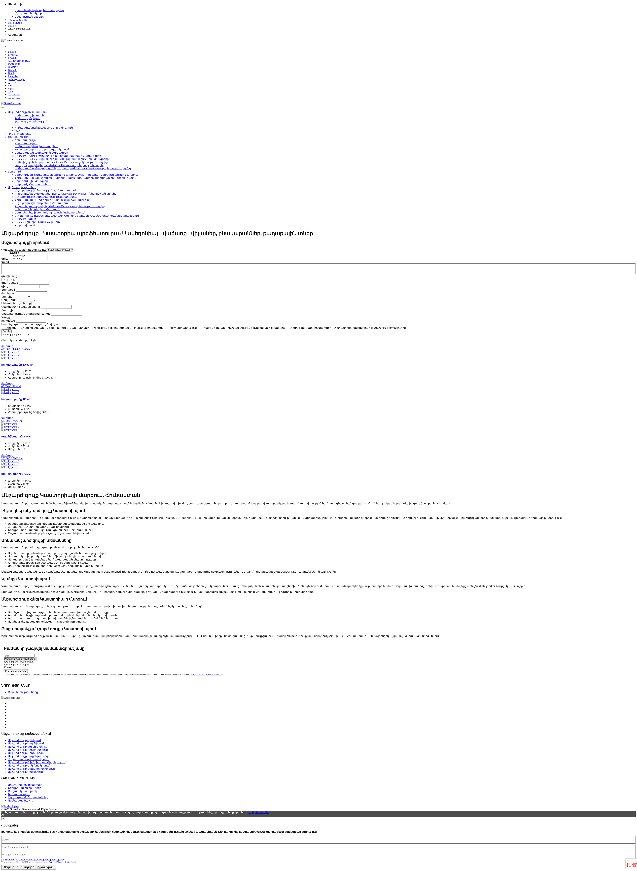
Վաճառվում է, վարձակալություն (24, 249)
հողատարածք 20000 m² (17, 364)
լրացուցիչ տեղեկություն (31, 121)
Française (13, 76)
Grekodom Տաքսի (25, 218)
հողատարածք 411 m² (15, 399)
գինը (4, 286)
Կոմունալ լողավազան (148, 327)
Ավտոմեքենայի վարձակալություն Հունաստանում (49, 212)
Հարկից (6, 296)
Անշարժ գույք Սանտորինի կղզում (31, 768)
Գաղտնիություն (19, 794)
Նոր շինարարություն (182, 327)
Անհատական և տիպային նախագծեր (41, 152)
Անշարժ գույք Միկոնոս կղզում (29, 765)
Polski (11, 85)
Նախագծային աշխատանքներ (36, 146)
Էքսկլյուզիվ (398, 327)
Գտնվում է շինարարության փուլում (225, 327)
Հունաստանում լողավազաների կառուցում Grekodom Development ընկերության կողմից (73, 168)
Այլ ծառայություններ (22, 187)
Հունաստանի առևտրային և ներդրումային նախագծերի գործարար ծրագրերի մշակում (76, 177)
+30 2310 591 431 (17, 19)
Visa (17, 124)
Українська (14, 94)
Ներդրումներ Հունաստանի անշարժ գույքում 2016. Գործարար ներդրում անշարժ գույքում (76, 174)
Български (14, 63)
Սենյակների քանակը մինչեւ (20, 306)
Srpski (11, 88)
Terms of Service (63, 862)
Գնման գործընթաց (28, 118)
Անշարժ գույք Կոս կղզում (25, 771)
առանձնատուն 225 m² (16, 474)
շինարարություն (19, 137)
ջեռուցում (100, 327)
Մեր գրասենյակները (29, 13)
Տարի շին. (8, 310)
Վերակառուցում (26, 143)
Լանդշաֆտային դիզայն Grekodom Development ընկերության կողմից (60, 165)
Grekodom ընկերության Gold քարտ (37, 222)
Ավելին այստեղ (258, 812)
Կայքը (5, 317)
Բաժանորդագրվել (15, 671)
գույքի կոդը (9, 276)
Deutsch (12, 70)
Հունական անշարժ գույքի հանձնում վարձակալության (53, 200)
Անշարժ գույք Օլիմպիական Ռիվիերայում (36, 762)
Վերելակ (11, 327)
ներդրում (14, 171)
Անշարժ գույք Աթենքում (24, 740)
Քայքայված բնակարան (270, 327)
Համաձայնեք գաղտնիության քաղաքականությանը (34, 859)
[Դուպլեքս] (28, 258)
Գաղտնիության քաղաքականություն (207, 674)
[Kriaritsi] (20, 667)
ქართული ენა (16, 79)
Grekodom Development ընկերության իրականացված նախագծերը (58, 155)
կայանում (59, 327)
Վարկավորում (25, 225)
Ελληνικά (13, 54)
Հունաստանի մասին (29, 115)
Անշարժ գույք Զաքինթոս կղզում (30, 756)
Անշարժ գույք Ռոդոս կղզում (27, 753)
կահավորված (79, 327)
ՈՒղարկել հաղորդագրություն (29, 867)
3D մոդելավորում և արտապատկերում (42, 149)
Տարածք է (8, 289)
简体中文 (13, 67)
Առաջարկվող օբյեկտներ (25, 784)
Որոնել (6, 331)
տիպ (4, 258)
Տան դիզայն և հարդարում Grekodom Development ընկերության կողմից (61, 162)
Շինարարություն (26, 140)
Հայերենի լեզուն (19, 60)
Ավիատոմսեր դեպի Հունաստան (37, 209)
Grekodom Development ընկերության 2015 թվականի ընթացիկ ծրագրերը (62, 159)
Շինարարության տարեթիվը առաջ (25, 313)
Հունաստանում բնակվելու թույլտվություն (44, 127)
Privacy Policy (48, 862)
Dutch (11, 73)
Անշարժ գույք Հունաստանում (28, 112)
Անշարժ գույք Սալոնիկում (26, 743)
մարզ (5, 261)
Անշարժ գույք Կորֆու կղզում (28, 749)
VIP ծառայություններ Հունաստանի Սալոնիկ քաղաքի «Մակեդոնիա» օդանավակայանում (77, 215)
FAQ (17, 130)
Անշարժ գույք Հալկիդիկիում (27, 746)
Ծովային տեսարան (34, 327)
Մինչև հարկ (9, 300)
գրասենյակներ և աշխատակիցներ (39, 10)
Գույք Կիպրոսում (20, 133)
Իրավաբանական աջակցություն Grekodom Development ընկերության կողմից (65, 193)
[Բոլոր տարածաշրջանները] (20, 659)
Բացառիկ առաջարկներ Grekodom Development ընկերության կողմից (60, 206)
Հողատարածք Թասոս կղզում (28, 759)
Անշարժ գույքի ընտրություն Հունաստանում (45, 190)
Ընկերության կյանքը (29, 16)
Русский (12, 57)
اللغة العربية (14, 97)
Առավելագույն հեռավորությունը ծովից (28, 324)
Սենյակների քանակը (16, 303)
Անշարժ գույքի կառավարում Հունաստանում (46, 196)
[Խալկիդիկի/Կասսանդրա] (20, 662)
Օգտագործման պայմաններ (28, 797)
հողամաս (8, 320)
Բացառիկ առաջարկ (22, 791)
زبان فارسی (14, 82)
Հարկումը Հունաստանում (33, 184)
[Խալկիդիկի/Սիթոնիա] (20, 664)
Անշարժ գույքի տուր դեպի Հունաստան (42, 203)
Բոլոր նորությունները (23, 692)
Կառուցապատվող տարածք (311, 327)
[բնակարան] (28, 255)
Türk (10, 91)
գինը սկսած (9, 282)
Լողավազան (120, 327)
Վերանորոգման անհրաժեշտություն (360, 327)
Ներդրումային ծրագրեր (31, 181)
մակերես (7, 293)
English (12, 51)
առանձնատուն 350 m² (16, 436)
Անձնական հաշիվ (20, 800)
